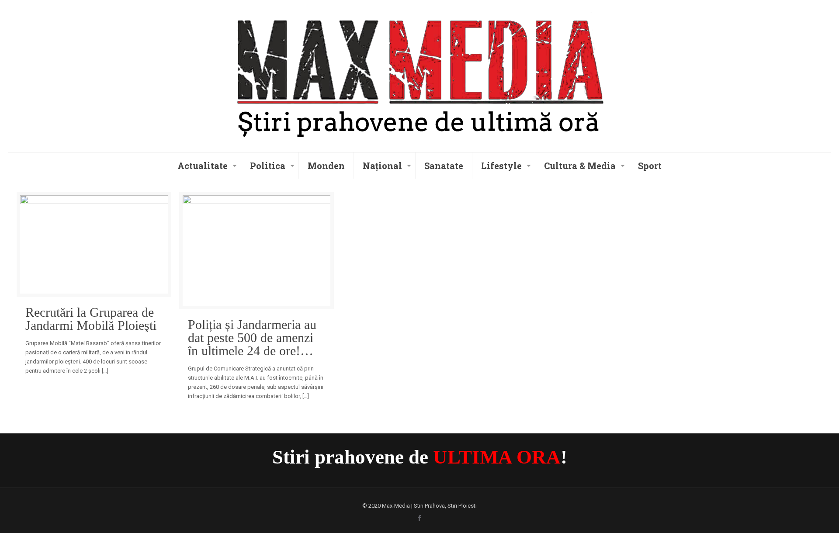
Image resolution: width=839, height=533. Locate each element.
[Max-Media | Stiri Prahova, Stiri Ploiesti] (419, 74)
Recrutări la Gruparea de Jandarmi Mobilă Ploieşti (90, 319)
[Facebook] (419, 518)
